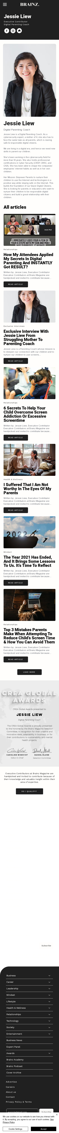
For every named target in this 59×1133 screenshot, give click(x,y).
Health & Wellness (16, 841)
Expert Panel (13, 880)
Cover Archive (13, 906)
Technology (12, 854)
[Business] (49, 809)
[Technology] (49, 854)
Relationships (13, 848)
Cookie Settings (15, 1129)
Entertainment (14, 867)
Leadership (12, 822)
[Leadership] (49, 822)
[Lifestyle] (49, 835)
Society (10, 860)
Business (11, 809)
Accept (44, 1129)
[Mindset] (49, 828)
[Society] (49, 861)
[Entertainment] (49, 867)
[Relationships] (49, 848)
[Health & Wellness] (49, 841)
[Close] (55, 1116)
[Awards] (49, 887)
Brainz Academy (14, 893)
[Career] (49, 816)
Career (10, 815)
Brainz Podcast (14, 899)
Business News (14, 873)
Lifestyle (11, 835)
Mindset (10, 828)
